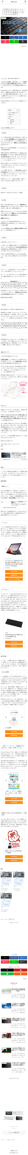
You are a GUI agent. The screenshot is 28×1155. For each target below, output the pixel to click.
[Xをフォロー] (7, 970)
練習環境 (12, 119)
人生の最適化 (5, 919)
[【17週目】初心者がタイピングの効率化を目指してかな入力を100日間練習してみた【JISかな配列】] (6, 895)
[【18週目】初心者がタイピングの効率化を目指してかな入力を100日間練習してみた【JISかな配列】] (6, 874)
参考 (9, 118)
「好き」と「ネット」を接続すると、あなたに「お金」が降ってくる (13, 793)
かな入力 (12, 919)
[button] (23, 41)
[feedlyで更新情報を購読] (7, 973)
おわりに (10, 116)
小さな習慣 (8, 727)
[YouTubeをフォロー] (20, 970)
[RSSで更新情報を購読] (20, 973)
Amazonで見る (14, 571)
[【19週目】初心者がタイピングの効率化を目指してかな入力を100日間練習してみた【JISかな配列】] (18, 874)
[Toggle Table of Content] (17, 110)
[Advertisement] (14, 62)
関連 (11, 123)
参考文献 (12, 121)
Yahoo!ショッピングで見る (14, 579)
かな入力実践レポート (13, 112)
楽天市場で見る (14, 575)
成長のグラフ (11, 114)
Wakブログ (14, 1)
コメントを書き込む (14, 1132)
